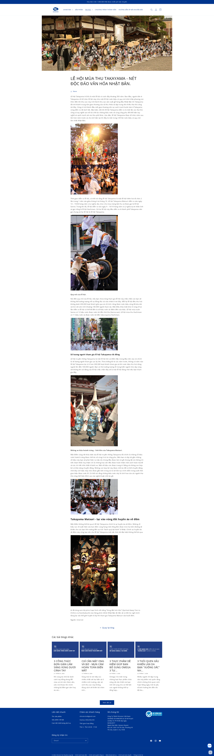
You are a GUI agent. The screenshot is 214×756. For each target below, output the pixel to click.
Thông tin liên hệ (138, 755)
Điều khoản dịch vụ (111, 755)
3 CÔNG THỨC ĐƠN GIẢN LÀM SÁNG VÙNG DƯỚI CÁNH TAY (65, 666)
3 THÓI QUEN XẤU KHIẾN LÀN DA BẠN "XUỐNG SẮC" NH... (148, 666)
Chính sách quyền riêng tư (96, 755)
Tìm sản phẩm (57, 716)
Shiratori (58, 755)
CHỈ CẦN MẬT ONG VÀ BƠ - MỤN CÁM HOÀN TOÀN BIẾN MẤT (93, 666)
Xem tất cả (107, 703)
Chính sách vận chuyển (125, 755)
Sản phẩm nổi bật (58, 720)
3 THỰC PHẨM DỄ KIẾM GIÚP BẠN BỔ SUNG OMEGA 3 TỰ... (120, 666)
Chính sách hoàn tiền (81, 755)
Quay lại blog (108, 627)
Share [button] (75, 91)
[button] (68, 10)
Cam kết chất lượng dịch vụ (61, 723)
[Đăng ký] (85, 740)
